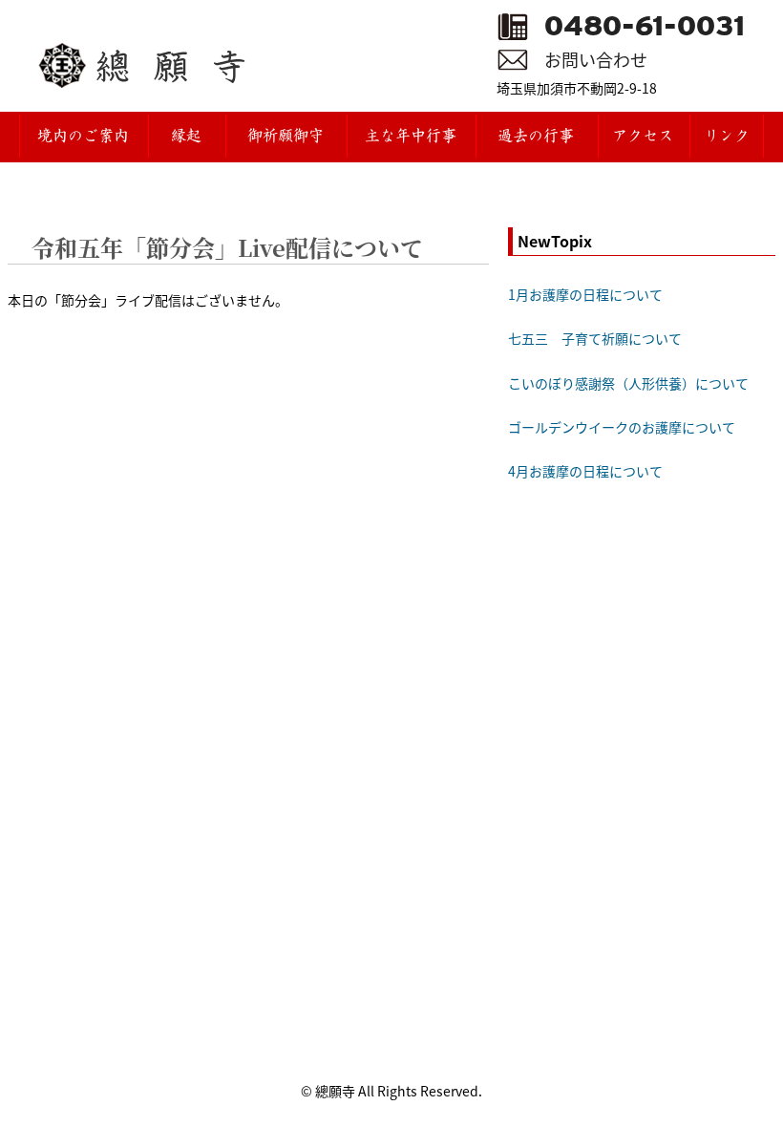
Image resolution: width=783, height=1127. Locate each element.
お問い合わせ (595, 59)
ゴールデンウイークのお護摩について (621, 426)
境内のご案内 (83, 136)
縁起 (186, 136)
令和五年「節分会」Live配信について (227, 247)
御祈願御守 (285, 136)
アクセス (642, 136)
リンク (727, 136)
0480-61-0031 (644, 26)
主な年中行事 (410, 136)
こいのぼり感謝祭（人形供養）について (628, 383)
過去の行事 (535, 136)
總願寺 (183, 66)
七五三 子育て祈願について (595, 338)
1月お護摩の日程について (585, 294)
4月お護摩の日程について (585, 470)
